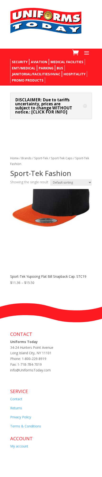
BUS (60, 68)
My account (19, 446)
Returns (16, 408)
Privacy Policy (20, 417)
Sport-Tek (41, 158)
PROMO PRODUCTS (27, 80)
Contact (16, 399)
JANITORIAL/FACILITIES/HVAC (36, 74)
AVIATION (39, 62)
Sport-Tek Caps (62, 158)
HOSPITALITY (74, 74)
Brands (26, 158)
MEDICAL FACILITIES (67, 62)
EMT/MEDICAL (23, 68)
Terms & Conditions (25, 426)
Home (14, 158)
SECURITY (20, 62)
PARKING (46, 68)
